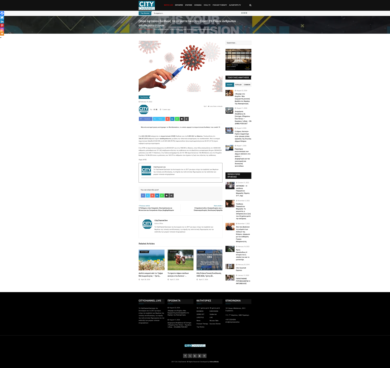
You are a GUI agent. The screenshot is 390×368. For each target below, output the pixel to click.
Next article (218, 206)
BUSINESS (200, 311)
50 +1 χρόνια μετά (203, 308)
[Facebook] (2, 13)
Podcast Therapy (202, 324)
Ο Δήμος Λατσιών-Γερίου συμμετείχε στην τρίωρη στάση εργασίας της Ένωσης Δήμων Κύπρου (243, 136)
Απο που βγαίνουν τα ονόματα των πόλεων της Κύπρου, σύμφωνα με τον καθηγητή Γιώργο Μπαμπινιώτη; (243, 234)
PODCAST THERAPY (220, 5)
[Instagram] (2, 29)
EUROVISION (214, 311)
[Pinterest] (2, 25)
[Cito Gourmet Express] (230, 266)
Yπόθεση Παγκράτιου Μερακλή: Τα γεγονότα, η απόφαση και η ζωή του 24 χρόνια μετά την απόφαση (243, 211)
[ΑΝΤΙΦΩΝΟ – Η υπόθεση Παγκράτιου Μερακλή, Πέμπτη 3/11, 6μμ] (230, 185)
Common (247, 85)
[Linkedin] (2, 21)
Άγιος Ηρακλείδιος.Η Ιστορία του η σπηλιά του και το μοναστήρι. (242, 255)
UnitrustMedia (214, 362)
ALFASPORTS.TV (235, 5)
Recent (229, 85)
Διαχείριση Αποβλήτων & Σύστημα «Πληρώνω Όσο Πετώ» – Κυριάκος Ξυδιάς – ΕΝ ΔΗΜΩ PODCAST (179, 325)
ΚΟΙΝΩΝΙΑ (198, 5)
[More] (2, 34)
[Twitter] (2, 17)
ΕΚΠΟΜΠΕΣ (179, 5)
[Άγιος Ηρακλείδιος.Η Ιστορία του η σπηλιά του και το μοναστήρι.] (230, 249)
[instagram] (142, 181)
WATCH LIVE (168, 5)
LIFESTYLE (200, 317)
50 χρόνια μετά (215, 308)
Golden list (213, 314)
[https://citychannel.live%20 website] (154, 109)
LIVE (211, 317)
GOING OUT (200, 314)
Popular (238, 85)
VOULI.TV (207, 5)
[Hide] (1, 37)
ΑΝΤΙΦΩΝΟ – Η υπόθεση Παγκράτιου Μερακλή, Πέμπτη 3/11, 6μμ (242, 191)
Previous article (145, 206)
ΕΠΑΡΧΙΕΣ (188, 5)
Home (142, 29)
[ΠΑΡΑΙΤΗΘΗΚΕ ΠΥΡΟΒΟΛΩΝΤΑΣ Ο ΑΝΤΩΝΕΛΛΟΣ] (230, 278)
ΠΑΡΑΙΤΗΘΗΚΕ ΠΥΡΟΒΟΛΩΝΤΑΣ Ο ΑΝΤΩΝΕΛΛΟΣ (243, 281)
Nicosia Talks (214, 321)
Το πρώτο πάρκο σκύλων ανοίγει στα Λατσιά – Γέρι (173, 13)
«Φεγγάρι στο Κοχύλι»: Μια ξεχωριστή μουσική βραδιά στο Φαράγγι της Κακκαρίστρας (242, 99)
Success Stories (215, 324)
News (198, 321)
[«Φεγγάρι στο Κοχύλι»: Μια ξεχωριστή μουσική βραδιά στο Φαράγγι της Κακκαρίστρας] (229, 93)
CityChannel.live (161, 220)
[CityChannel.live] (156, 109)
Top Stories (149, 29)
